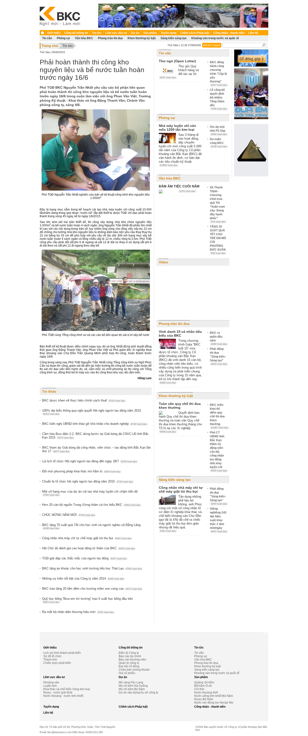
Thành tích (50, 659)
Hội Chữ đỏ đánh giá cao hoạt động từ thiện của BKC (88, 548)
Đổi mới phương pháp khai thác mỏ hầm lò (81, 471)
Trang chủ (50, 46)
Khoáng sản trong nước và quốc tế (215, 38)
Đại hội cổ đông (129, 666)
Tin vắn (47, 38)
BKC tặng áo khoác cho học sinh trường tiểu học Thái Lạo (92, 568)
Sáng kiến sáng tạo (173, 38)
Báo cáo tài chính (130, 656)
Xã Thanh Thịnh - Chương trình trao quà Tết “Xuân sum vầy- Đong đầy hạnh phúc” (218, 204)
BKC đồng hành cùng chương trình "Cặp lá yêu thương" (218, 73)
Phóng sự (63, 38)
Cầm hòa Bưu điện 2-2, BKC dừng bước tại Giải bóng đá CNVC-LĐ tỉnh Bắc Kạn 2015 (95, 435)
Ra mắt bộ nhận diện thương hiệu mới (78, 612)
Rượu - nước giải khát (57, 692)
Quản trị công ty (129, 663)
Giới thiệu (53, 33)
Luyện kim (50, 685)
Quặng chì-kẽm (204, 682)
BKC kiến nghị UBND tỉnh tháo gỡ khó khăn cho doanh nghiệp (94, 424)
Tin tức (97, 33)
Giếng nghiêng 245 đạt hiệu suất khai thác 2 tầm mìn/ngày (218, 520)
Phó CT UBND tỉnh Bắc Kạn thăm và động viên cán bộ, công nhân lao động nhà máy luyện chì (218, 451)
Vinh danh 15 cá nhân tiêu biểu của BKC (180, 333)
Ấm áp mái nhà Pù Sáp (218, 130)
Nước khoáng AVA (206, 692)
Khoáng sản (51, 682)
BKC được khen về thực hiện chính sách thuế (83, 400)
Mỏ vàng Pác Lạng (131, 682)
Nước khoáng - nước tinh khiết (63, 696)
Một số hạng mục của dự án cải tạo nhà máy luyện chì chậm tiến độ (90, 493)
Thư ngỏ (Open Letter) (177, 61)
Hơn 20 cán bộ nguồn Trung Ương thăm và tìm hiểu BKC (91, 505)
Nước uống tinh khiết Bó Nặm (213, 696)
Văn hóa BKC (84, 38)
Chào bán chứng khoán (134, 669)
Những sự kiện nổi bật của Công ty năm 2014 (83, 578)
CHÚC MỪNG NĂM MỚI (68, 515)
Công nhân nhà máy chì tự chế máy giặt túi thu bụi (86, 538)
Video (163, 262)
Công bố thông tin (76, 33)
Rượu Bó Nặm (203, 699)
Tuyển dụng (168, 33)
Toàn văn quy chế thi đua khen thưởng (180, 405)
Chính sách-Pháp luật (194, 33)
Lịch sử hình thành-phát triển (62, 653)
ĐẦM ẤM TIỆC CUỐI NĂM (179, 186)
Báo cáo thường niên (132, 659)
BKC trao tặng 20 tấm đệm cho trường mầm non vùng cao (92, 588)
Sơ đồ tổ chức (52, 656)
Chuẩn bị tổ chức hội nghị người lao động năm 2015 (87, 481)
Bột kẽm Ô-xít (203, 685)
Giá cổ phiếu (127, 673)
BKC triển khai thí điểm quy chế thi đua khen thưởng (219, 416)
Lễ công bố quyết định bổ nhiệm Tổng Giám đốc (218, 99)
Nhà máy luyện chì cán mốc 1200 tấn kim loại (177, 127)
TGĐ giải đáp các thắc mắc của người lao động (84, 558)
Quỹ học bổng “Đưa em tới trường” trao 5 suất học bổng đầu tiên (87, 600)
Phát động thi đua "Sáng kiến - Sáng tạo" (218, 356)
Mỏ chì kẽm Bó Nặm (132, 689)
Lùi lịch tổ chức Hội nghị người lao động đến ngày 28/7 (89, 461)
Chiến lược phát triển (57, 663)
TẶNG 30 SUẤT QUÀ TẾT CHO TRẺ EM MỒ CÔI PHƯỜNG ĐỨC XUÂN (218, 239)
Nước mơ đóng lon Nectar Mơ (213, 702)
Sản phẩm (150, 33)
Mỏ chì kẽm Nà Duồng (133, 685)
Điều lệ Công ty (129, 653)
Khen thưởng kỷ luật (142, 38)
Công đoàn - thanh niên (228, 33)
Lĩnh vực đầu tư (116, 33)
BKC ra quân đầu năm (218, 338)
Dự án (135, 33)
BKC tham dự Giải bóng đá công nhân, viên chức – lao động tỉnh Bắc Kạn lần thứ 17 (96, 449)
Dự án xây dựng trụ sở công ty (138, 692)
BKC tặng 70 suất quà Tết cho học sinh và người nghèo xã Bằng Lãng (91, 526)
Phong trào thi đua (110, 38)
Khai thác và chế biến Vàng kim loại (66, 689)
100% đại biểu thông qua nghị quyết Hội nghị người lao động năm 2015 (91, 412)
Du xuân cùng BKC (218, 142)
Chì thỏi (199, 689)
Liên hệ (253, 33)
